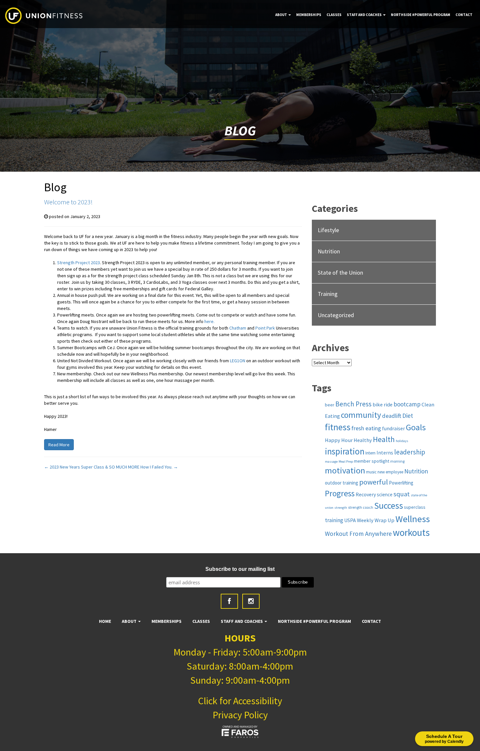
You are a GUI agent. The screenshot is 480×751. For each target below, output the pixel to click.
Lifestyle (328, 230)
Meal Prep (346, 461)
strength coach (360, 507)
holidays (402, 441)
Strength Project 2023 (78, 262)
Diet (407, 415)
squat (401, 494)
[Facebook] (229, 601)
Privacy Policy (240, 714)
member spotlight (371, 461)
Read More (59, 445)
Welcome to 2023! (68, 201)
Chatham (237, 328)
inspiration (344, 451)
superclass (414, 507)
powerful (373, 481)
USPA (350, 520)
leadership (409, 452)
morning (397, 461)
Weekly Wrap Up (375, 520)
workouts (411, 532)
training (334, 520)
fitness (337, 427)
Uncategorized (336, 315)
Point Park (265, 328)
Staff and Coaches (364, 14)
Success (388, 505)
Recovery (366, 494)
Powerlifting (401, 483)
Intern (370, 453)
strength (340, 507)
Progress (340, 493)
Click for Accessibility (240, 700)
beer (329, 405)
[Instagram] (251, 601)
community (361, 415)
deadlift (391, 415)
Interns (384, 452)
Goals (416, 427)
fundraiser (393, 428)
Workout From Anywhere (358, 534)
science (384, 494)
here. (209, 321)
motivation (345, 470)
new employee (390, 472)
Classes (334, 14)
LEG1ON (237, 361)
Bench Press (353, 404)
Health (384, 439)
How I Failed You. (159, 467)
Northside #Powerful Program (420, 14)
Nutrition (329, 251)
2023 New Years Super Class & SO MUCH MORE (91, 467)
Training (328, 294)
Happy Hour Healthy (348, 440)
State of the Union (340, 272)
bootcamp (407, 404)
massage (331, 461)
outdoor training (341, 483)
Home (105, 621)
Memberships (308, 14)
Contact (464, 14)
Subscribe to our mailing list (240, 569)
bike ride (382, 404)
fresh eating (366, 428)
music (371, 472)
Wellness (412, 519)
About (281, 14)
